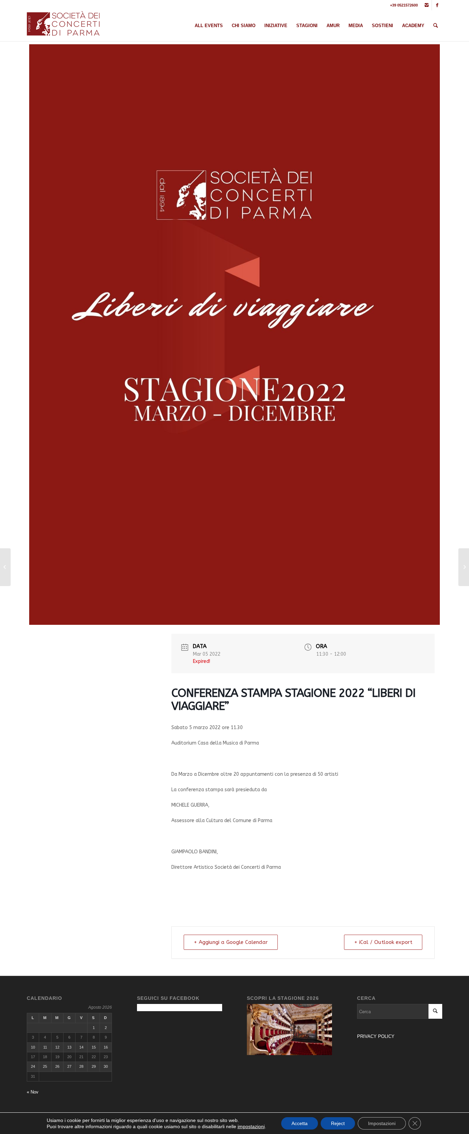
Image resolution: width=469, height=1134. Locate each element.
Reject (338, 1123)
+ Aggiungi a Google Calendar (231, 942)
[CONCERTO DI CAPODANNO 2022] (5, 567)
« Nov (32, 1092)
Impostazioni (382, 1123)
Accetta (299, 1123)
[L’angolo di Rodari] (463, 567)
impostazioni (251, 1126)
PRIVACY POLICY (376, 1036)
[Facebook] (437, 5)
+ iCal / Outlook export (383, 942)
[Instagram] (427, 5)
